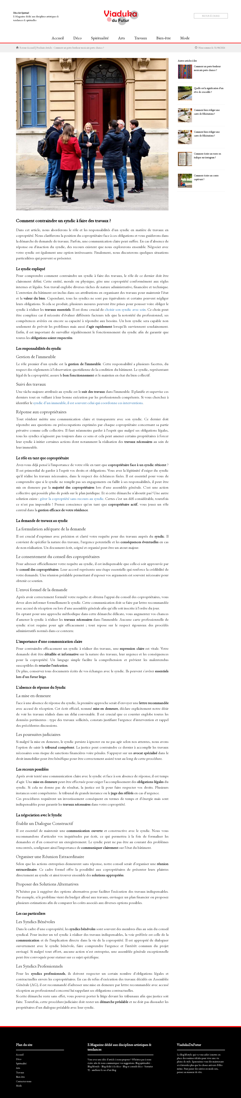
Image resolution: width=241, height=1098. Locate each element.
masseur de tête (194, 1072)
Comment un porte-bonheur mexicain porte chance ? (79, 47)
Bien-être (163, 37)
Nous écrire (211, 16)
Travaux (140, 37)
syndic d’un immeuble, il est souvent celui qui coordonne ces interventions (88, 402)
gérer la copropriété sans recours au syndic (72, 498)
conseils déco (136, 1066)
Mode (185, 37)
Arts (121, 37)
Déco (77, 37)
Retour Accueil (27, 47)
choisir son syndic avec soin (125, 309)
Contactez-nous (23, 1081)
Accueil (58, 37)
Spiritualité (100, 37)
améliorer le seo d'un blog (104, 1070)
